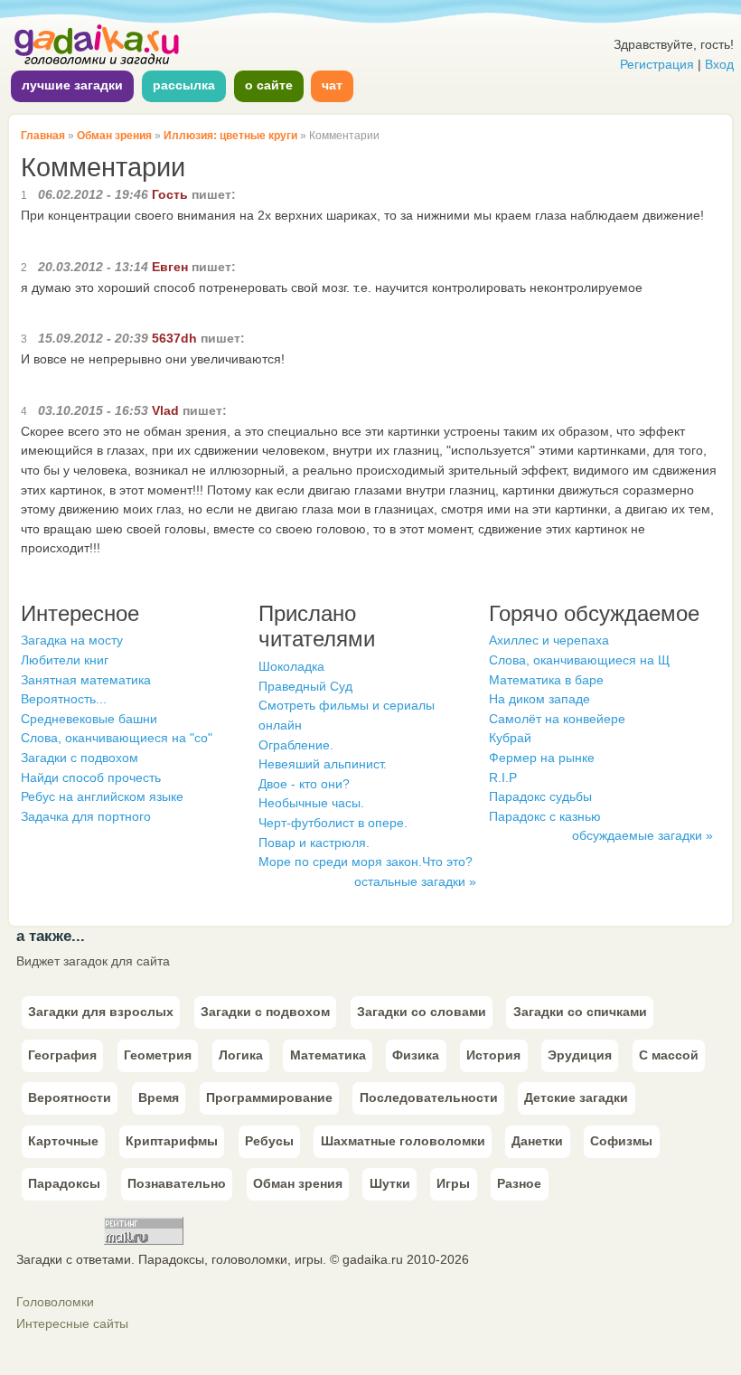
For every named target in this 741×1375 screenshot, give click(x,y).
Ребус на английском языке (102, 796)
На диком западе (539, 699)
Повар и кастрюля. (314, 842)
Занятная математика (86, 680)
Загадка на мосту (72, 640)
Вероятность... (64, 699)
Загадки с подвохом (79, 757)
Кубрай (510, 737)
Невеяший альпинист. (322, 764)
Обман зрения (114, 135)
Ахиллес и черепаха (549, 640)
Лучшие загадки (72, 85)
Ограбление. (295, 745)
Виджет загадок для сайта (93, 961)
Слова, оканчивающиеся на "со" (116, 737)
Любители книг (64, 660)
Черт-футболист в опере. (333, 822)
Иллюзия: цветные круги (230, 135)
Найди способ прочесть (91, 777)
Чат (332, 85)
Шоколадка (291, 666)
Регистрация (657, 64)
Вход (719, 64)
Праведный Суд (305, 686)
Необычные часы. (311, 803)
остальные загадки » (415, 881)
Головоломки (55, 1302)
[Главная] (97, 62)
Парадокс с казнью (545, 816)
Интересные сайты (72, 1323)
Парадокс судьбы (540, 796)
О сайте (269, 85)
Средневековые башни (89, 718)
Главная (43, 135)
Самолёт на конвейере (557, 718)
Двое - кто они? (304, 784)
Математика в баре (546, 680)
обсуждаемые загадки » (642, 835)
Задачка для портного (86, 816)
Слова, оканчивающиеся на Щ (579, 660)
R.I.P (503, 777)
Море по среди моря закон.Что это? (365, 861)
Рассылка (184, 85)
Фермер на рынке (542, 757)
